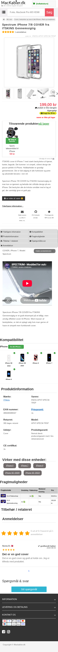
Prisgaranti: (37, 409)
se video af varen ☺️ (14, 198)
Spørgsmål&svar (38, 241)
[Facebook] (4, 632)
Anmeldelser (7, 246)
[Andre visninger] (0, 94)
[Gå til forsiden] (3, 19)
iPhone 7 (24, 466)
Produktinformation (10, 236)
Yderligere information (11, 232)
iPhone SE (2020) (12, 473)
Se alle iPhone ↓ (16, 347)
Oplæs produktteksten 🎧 (44, 251)
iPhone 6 (9, 466)
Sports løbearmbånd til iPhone (12, 148)
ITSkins (6, 400)
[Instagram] (9, 632)
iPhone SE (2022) (32, 473)
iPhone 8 (39, 466)
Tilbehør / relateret (10, 241)
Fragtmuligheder (38, 236)
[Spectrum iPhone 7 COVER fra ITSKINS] (8, 98)
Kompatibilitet (37, 232)
